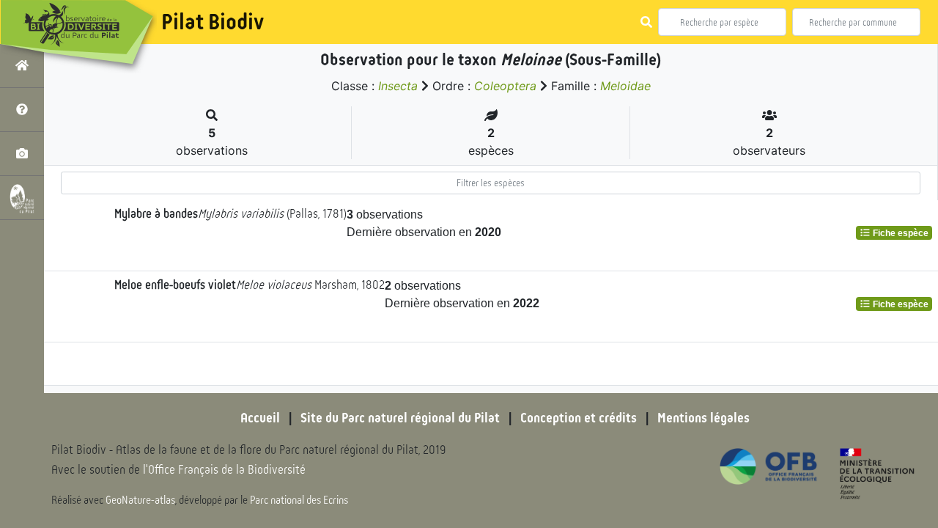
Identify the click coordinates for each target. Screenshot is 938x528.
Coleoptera (505, 85)
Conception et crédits (578, 418)
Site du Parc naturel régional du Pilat (400, 418)
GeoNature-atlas (140, 500)
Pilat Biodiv (212, 22)
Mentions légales (703, 418)
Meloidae (625, 85)
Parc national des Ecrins (299, 500)
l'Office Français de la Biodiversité (224, 470)
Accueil (260, 418)
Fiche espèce (899, 233)
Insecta (398, 85)
